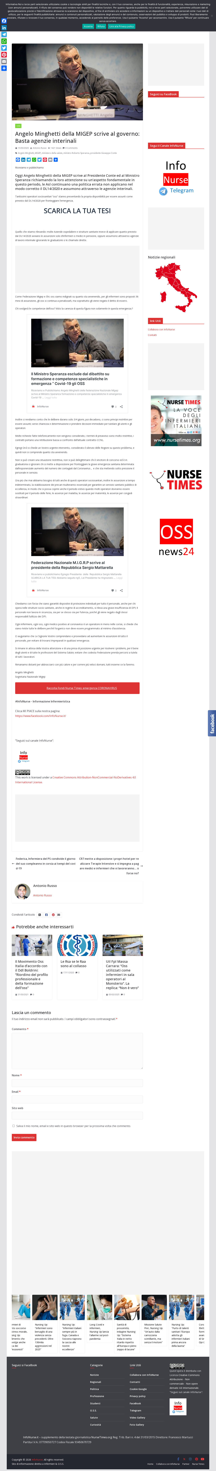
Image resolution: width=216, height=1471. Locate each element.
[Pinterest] (4, 54)
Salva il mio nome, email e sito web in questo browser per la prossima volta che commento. (73, 1126)
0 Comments (71, 148)
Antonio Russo (40, 148)
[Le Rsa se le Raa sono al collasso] (77, 937)
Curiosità (95, 1424)
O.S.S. (93, 1410)
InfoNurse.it (30, 1437)
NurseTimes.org (101, 1437)
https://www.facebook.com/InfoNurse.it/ (40, 716)
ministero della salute (52, 153)
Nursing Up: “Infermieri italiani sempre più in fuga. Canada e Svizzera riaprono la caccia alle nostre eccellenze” (37, 1337)
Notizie (94, 1374)
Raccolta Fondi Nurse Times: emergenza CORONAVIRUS (82, 688)
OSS (18, 126)
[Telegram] (4, 34)
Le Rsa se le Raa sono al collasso (73, 963)
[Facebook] (4, 21)
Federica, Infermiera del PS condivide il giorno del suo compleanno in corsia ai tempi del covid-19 (45, 863)
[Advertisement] (77, 269)
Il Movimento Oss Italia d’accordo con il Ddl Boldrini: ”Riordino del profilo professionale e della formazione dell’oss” (31, 974)
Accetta (88, 26)
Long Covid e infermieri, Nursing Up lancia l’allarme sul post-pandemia (64, 1331)
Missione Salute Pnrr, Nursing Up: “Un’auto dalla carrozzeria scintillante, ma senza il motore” (119, 1333)
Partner (186, 1464)
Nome (17, 1075)
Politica (94, 1389)
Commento (20, 1029)
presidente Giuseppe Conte (103, 153)
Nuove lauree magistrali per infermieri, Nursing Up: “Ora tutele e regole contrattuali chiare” (201, 1335)
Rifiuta (101, 26)
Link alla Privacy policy (122, 26)
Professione (97, 1396)
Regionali (95, 1382)
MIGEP (38, 153)
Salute (94, 1417)
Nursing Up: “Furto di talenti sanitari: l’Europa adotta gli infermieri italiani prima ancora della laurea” (146, 1335)
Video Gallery (137, 1417)
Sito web (17, 1108)
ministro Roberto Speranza (76, 153)
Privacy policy (138, 1396)
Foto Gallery (137, 1424)
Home (150, 1464)
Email (16, 1092)
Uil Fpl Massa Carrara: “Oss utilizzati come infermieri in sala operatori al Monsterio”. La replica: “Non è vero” (122, 974)
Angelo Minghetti (26, 153)
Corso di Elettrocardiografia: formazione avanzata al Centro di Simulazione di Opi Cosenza (175, 1333)
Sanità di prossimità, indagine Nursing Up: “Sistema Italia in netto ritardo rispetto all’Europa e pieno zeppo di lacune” (92, 1337)
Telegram (135, 1410)
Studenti (95, 1403)
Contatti (152, 335)
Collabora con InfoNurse (161, 329)
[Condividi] (4, 68)
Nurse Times (198, 1464)
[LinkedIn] (4, 27)
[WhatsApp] (4, 41)
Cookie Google (138, 1389)
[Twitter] (4, 48)
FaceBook (135, 1403)
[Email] (4, 61)
